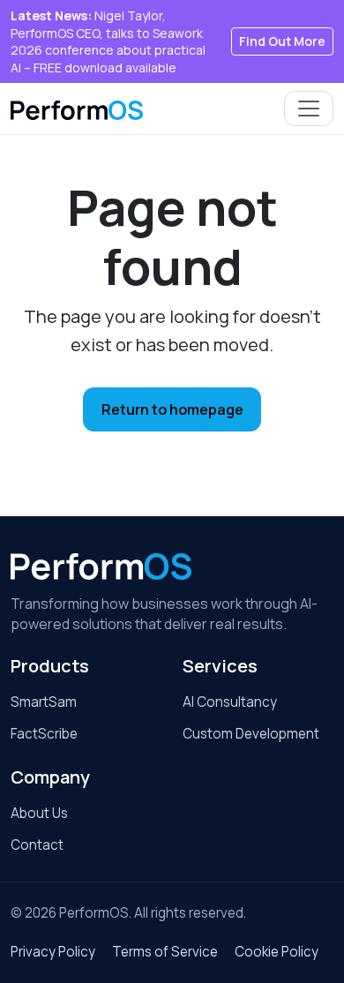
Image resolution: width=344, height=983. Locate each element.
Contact (37, 845)
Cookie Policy (276, 951)
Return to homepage (172, 409)
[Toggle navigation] (308, 108)
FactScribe (44, 733)
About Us (39, 813)
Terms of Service (165, 951)
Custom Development (251, 733)
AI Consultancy (230, 702)
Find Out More (282, 41)
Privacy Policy (53, 951)
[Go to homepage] (101, 566)
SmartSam (44, 702)
